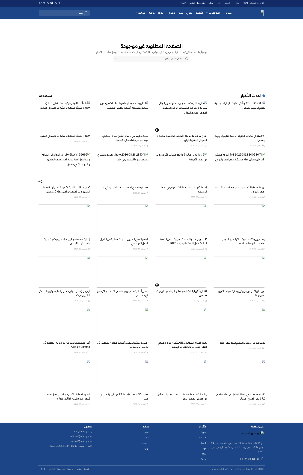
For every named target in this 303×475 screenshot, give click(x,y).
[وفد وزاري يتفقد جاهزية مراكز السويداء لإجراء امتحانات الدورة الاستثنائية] (239, 220)
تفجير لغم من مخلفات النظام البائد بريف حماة (242, 343)
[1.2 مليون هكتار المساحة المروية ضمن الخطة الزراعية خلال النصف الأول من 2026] (181, 220)
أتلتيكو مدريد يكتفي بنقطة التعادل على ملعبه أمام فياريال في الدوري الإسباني (240, 397)
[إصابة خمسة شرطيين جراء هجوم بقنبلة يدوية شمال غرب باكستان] (64, 220)
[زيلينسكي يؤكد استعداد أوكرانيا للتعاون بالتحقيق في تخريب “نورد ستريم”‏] (122, 323)
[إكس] (56, 3)
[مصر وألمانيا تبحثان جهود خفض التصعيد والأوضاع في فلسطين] (122, 272)
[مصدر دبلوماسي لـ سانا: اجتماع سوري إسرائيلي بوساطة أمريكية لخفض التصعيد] (122, 116)
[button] (64, 12)
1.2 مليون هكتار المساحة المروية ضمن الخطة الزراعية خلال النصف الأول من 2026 (183, 242)
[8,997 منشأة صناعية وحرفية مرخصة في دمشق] (64, 116)
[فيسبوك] (59, 3)
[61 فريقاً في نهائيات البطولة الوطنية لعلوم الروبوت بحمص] (181, 272)
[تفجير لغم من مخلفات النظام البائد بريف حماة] (239, 323)
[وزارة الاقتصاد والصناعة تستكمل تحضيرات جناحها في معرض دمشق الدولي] (181, 375)
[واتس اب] (40, 3)
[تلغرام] (44, 3)
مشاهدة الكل (45, 96)
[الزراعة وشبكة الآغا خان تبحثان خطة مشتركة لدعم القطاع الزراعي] (239, 168)
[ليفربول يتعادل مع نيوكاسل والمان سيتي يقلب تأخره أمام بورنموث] (64, 272)
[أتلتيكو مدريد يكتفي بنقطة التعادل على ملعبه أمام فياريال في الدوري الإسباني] (239, 375)
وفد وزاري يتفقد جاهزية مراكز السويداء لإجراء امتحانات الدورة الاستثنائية (243, 242)
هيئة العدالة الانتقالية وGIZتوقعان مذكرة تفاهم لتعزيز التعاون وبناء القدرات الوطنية (182, 345)
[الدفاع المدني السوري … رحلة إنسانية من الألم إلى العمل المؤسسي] (122, 220)
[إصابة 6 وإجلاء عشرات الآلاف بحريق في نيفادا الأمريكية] (181, 168)
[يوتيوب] (52, 3)
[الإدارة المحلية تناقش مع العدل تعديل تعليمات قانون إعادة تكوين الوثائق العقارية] (64, 375)
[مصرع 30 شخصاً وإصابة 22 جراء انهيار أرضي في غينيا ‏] (122, 375)
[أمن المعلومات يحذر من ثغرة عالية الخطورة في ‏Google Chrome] (64, 323)
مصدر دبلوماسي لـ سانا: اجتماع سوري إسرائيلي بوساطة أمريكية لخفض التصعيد (125, 138)
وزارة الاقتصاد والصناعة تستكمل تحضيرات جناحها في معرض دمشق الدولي (182, 397)
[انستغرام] (48, 3)
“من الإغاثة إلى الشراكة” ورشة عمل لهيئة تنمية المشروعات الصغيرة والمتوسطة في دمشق (66, 190)
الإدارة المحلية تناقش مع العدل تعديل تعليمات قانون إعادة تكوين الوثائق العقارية (66, 397)
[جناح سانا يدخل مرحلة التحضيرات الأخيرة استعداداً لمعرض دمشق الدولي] (181, 116)
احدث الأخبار (251, 96)
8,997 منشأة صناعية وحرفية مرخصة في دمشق (65, 136)
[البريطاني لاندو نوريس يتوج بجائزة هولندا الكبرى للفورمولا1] (239, 272)
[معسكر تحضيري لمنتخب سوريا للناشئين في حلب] (122, 168)
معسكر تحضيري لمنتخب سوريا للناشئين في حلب (124, 188)
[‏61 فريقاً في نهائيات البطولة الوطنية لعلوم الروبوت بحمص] (239, 116)
